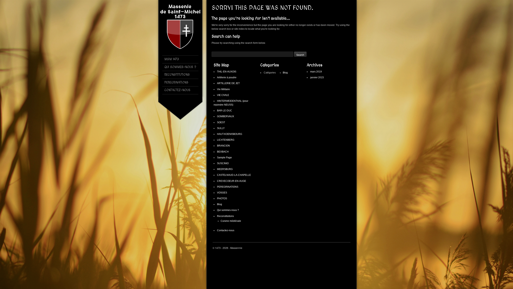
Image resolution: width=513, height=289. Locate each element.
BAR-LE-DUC (224, 110)
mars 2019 (316, 71)
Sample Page (224, 157)
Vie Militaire (223, 89)
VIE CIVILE (223, 95)
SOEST (221, 122)
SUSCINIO (223, 163)
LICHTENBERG (225, 139)
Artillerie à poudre (226, 77)
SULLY (221, 128)
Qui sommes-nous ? (228, 210)
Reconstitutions (225, 216)
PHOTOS (222, 198)
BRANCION (223, 145)
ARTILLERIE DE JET (228, 83)
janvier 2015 (317, 77)
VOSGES (222, 192)
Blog (219, 204)
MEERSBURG (225, 169)
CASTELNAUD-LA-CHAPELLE (234, 175)
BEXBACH (223, 151)
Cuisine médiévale (231, 221)
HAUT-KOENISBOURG (229, 134)
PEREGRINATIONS (227, 186)
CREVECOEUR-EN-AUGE (231, 181)
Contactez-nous (225, 230)
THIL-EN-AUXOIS (226, 71)
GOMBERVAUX (225, 116)
